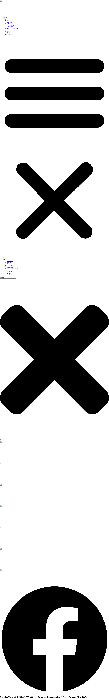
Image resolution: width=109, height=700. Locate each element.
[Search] (0, 440)
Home (5, 17)
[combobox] (8, 279)
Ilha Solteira (10, 26)
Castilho (9, 23)
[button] (54, 146)
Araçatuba (9, 22)
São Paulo (9, 34)
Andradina (10, 20)
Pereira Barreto (11, 25)
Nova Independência (12, 28)
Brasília (9, 33)
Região (5, 19)
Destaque (9, 31)
